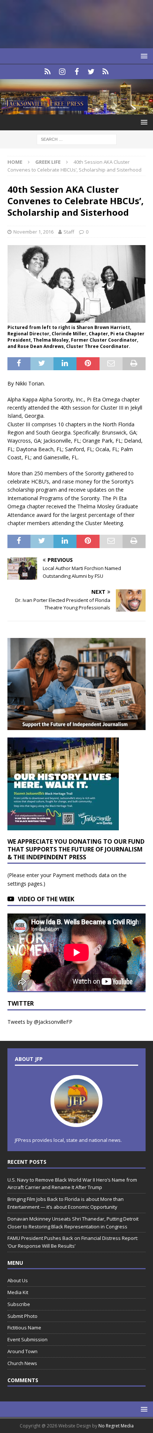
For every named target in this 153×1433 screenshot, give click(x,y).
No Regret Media (116, 1426)
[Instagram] (62, 71)
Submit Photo (22, 1316)
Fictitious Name (24, 1327)
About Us (17, 1280)
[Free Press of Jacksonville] (76, 110)
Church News (22, 1363)
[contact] (47, 71)
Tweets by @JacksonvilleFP (39, 1021)
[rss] (105, 71)
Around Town (22, 1351)
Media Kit (17, 1292)
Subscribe (18, 1304)
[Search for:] (77, 139)
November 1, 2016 (33, 231)
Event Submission (27, 1339)
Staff (69, 231)
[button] (142, 56)
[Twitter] (91, 71)
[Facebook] (76, 71)
